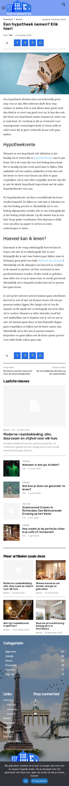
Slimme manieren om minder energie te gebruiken (48, 586)
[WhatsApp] (40, 42)
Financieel (8, 19)
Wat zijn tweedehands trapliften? (16, 625)
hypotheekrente (43, 157)
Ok (25, 781)
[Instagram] (35, 705)
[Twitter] (25, 42)
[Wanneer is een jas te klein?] (11, 468)
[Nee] (64, 773)
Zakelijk (25, 525)
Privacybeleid (39, 781)
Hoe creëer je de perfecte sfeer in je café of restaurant (43, 530)
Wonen (19, 19)
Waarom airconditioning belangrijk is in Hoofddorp (50, 626)
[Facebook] (17, 42)
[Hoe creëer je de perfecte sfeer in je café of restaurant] (11, 532)
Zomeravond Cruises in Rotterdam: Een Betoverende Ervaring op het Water (42, 510)
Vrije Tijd (26, 504)
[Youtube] (35, 714)
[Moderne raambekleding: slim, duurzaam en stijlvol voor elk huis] (34, 406)
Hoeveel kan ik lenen (51, 260)
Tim (10, 35)
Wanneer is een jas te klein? (40, 464)
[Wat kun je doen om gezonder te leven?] (11, 490)
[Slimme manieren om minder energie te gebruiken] (51, 570)
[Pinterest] (32, 42)
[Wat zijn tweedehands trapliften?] (18, 610)
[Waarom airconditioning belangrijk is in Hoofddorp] (51, 610)
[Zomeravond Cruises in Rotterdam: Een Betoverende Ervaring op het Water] (11, 511)
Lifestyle (26, 461)
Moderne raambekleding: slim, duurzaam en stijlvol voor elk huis (30, 436)
